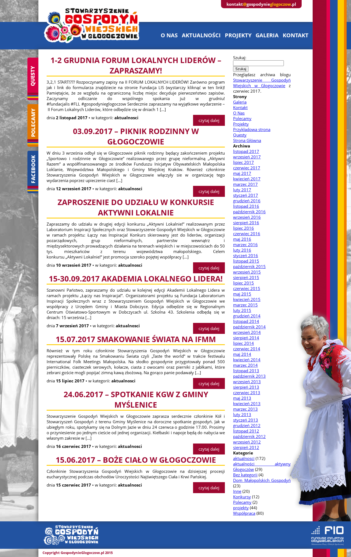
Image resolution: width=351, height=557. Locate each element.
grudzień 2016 (247, 200)
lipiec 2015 (243, 283)
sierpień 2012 (246, 447)
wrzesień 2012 (247, 442)
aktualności (201, 35)
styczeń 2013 (245, 420)
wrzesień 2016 (247, 217)
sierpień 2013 (246, 387)
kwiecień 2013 (247, 403)
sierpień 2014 (246, 337)
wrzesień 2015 (247, 272)
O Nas (239, 113)
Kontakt (240, 107)
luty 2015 (242, 310)
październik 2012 (249, 436)
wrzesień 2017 (247, 157)
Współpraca (244, 513)
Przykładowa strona (251, 129)
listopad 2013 (246, 370)
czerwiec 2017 (246, 167)
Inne (237, 491)
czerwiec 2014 (246, 348)
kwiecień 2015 (247, 299)
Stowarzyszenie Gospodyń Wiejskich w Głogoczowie (262, 82)
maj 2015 (242, 294)
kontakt (295, 35)
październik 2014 (249, 326)
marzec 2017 (245, 184)
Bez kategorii (245, 475)
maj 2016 (242, 239)
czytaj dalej (209, 120)
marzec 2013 (245, 409)
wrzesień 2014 (247, 332)
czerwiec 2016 (246, 233)
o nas (169, 35)
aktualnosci (243, 458)
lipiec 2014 (243, 343)
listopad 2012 (246, 431)
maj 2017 (242, 173)
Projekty (241, 124)
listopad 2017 (246, 151)
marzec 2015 (245, 305)
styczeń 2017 (245, 195)
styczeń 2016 (245, 255)
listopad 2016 (246, 206)
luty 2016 (242, 250)
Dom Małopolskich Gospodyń (262, 480)
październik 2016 (249, 211)
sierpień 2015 (246, 277)
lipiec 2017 (243, 162)
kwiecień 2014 (247, 359)
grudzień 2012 (247, 425)
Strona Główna (247, 140)
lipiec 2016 (243, 228)
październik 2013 (249, 376)
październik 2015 (249, 266)
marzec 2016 (245, 244)
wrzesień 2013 (247, 381)
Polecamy (242, 118)
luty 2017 (242, 189)
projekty (238, 35)
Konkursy (242, 496)
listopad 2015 (246, 261)
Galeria (240, 102)
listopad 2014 (246, 321)
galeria (267, 35)
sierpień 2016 (246, 222)
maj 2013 (242, 398)
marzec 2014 (245, 365)
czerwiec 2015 (246, 288)
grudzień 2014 (247, 316)
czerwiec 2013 (246, 392)
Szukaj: (239, 57)
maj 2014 (242, 354)
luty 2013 (242, 414)
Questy (240, 135)
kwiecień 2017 (247, 178)
